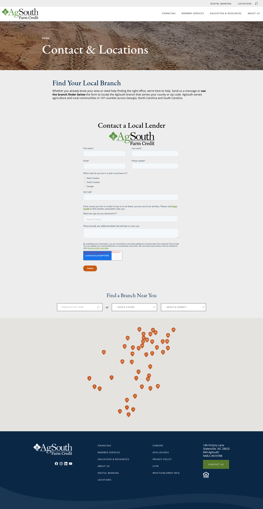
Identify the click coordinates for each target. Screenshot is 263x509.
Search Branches (98, 307)
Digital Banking (220, 3)
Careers (158, 445)
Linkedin (65, 463)
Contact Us (216, 464)
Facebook (56, 463)
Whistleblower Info (166, 472)
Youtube (70, 463)
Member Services (193, 13)
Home (45, 38)
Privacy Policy (162, 459)
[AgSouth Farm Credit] (19, 14)
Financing (169, 13)
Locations (245, 3)
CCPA (156, 466)
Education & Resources (226, 13)
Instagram (61, 463)
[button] (126, 407)
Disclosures (161, 452)
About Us (254, 13)
